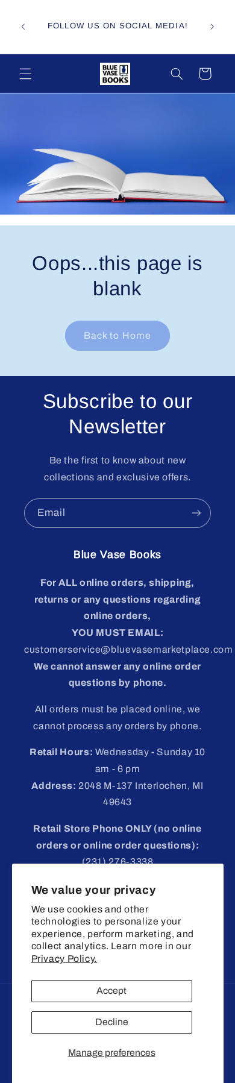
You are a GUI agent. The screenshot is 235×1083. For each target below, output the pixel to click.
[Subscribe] (196, 513)
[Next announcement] (212, 26)
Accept (111, 990)
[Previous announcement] (23, 26)
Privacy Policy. (64, 958)
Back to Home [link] (117, 335)
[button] (25, 73)
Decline (111, 1022)
